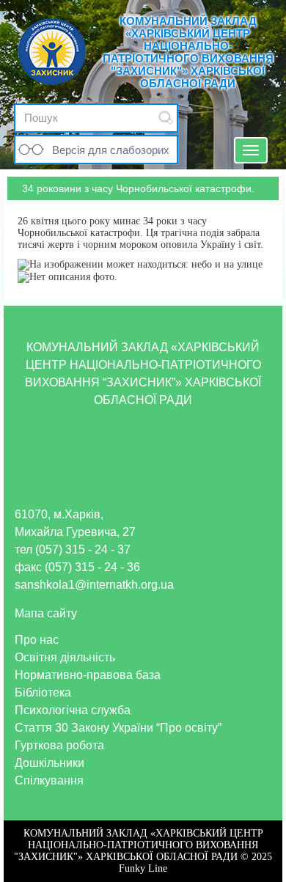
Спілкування (49, 780)
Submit (165, 118)
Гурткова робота (59, 745)
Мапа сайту (46, 613)
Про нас (37, 639)
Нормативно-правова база (88, 675)
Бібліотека (43, 692)
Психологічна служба (73, 710)
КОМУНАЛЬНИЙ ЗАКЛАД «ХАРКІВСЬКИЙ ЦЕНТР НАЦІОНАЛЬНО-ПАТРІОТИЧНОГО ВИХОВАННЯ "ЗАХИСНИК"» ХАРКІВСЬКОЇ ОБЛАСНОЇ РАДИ (188, 52)
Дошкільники (49, 763)
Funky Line (143, 868)
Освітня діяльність (65, 657)
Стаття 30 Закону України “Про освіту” (118, 727)
